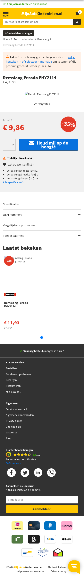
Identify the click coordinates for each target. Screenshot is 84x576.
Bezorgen (11, 380)
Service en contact (16, 409)
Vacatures (11, 432)
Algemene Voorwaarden (31, 571)
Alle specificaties (12, 182)
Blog (8, 438)
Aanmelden (41, 509)
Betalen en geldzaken (18, 374)
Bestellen (11, 368)
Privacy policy (14, 421)
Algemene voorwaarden (20, 415)
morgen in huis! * (43, 351)
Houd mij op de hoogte (51, 145)
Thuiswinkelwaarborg (60, 567)
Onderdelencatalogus (19, 33)
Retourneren (13, 386)
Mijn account (13, 391)
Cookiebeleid (13, 426)
